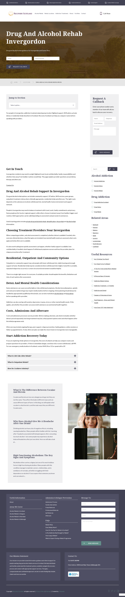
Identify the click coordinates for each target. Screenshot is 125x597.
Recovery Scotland (18, 591)
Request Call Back (20, 66)
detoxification (51, 221)
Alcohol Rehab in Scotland (17, 511)
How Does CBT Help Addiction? (103, 307)
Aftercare (48, 515)
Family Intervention (51, 505)
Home (16, 82)
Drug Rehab (97, 212)
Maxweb (61, 591)
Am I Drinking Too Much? (101, 259)
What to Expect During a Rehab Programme (58, 538)
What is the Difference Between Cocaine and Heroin (34, 390)
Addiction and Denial (100, 290)
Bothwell (95, 224)
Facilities (77, 13)
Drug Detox (97, 207)
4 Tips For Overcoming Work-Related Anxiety (105, 270)
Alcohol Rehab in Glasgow (17, 514)
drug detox (69, 293)
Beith (94, 235)
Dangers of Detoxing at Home (103, 295)
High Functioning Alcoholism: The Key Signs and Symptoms (33, 456)
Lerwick (95, 238)
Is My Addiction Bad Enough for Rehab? (57, 533)
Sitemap (48, 591)
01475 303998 (74, 560)
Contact (83, 13)
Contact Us (10, 185)
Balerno (95, 230)
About (71, 13)
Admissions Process (51, 502)
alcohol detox (58, 293)
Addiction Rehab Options (101, 281)
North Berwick (97, 244)
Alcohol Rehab (39, 13)
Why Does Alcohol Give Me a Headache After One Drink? (33, 422)
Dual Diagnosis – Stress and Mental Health (104, 301)
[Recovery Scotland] (20, 13)
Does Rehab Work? (51, 527)
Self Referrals (49, 513)
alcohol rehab (71, 221)
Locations (26, 82)
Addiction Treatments (61, 13)
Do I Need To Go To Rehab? (102, 264)
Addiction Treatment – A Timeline (104, 285)
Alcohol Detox (98, 186)
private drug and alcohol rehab (36, 221)
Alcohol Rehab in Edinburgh (18, 519)
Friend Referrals (50, 507)
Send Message (105, 152)
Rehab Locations (49, 13)
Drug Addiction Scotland (101, 202)
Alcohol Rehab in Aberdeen (18, 516)
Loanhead (95, 246)
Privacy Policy (40, 591)
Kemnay (95, 227)
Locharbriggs (97, 241)
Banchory (95, 233)
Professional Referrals (51, 510)
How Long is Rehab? (51, 535)
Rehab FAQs (49, 524)
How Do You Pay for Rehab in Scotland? (57, 530)
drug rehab (60, 221)
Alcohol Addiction (99, 181)
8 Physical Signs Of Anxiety (102, 276)
